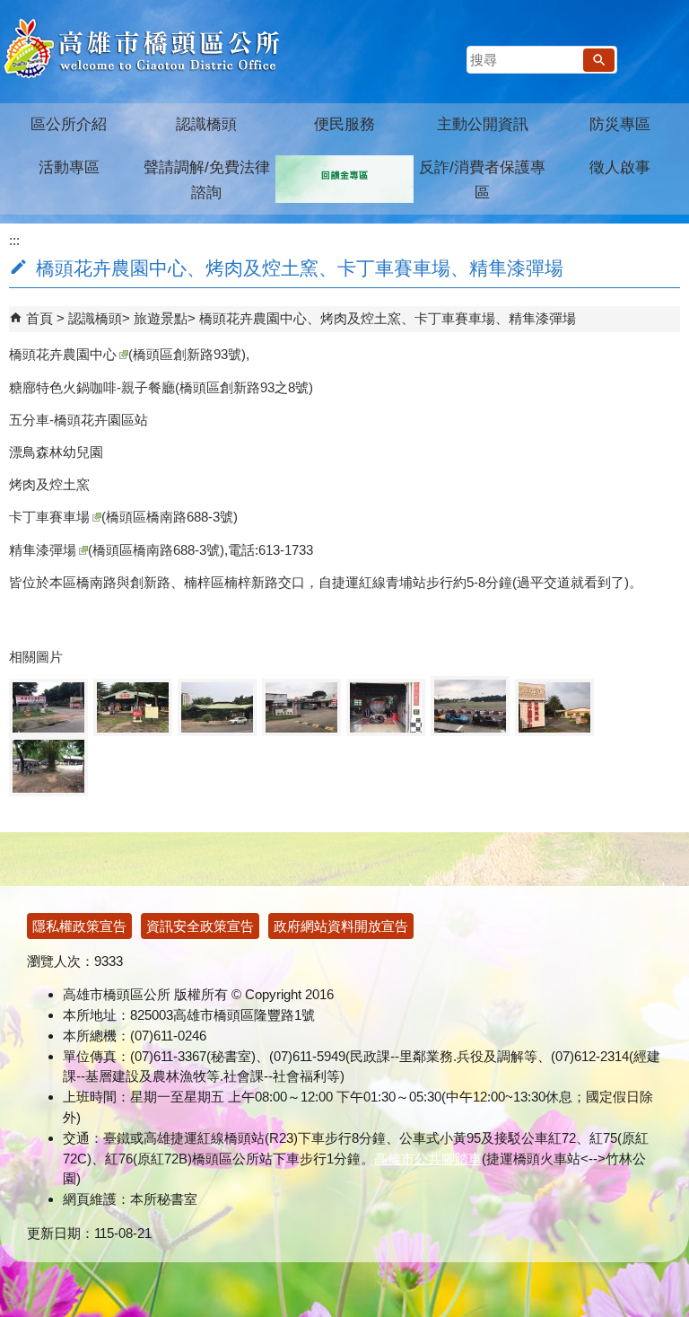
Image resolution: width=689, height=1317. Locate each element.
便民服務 (344, 124)
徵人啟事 (619, 167)
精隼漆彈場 (42, 550)
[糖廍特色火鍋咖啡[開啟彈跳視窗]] (132, 707)
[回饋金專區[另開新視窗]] (344, 179)
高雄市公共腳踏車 (428, 1158)
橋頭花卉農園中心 (63, 354)
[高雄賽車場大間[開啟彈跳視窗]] (301, 707)
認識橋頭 (206, 124)
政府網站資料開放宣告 (341, 926)
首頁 (39, 318)
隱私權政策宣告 (79, 926)
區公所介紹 (69, 124)
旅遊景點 (161, 318)
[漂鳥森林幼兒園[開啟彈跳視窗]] (217, 707)
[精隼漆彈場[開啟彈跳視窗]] (554, 707)
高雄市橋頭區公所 (141, 49)
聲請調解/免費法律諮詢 (207, 180)
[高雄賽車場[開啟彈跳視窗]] (385, 707)
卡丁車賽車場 (49, 516)
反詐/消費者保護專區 (482, 180)
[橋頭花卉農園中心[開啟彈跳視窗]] (48, 707)
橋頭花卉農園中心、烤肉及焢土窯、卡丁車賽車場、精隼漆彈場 (387, 318)
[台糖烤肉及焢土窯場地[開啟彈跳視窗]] (48, 766)
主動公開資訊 (482, 124)
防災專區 (619, 124)
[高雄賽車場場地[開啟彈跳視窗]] (470, 706)
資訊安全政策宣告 (200, 926)
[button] (599, 60)
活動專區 (69, 167)
